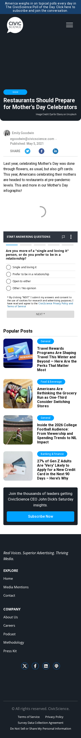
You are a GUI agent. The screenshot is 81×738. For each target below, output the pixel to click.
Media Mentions (16, 587)
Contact (9, 595)
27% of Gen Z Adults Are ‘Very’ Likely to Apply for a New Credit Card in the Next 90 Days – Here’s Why (56, 470)
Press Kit (10, 651)
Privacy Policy (54, 717)
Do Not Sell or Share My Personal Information (40, 728)
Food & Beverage (51, 381)
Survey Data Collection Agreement (40, 723)
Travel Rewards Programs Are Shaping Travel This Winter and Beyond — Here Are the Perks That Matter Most (57, 359)
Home (8, 578)
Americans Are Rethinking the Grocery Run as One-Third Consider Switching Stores (56, 397)
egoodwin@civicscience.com (32, 139)
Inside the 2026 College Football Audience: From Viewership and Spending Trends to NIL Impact (57, 434)
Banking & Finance (52, 454)
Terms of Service (29, 717)
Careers (9, 625)
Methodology (13, 642)
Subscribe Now (40, 516)
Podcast (9, 634)
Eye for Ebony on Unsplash (63, 114)
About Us (10, 617)
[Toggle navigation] (69, 25)
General (15, 92)
